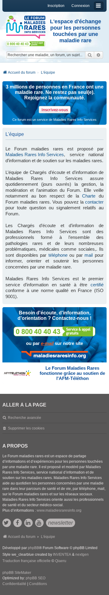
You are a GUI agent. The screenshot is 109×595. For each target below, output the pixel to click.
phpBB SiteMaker (16, 573)
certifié (97, 284)
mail (88, 255)
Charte (88, 195)
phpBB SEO (35, 578)
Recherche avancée (24, 418)
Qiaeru (60, 561)
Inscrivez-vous (54, 109)
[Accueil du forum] (25, 27)
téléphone (58, 255)
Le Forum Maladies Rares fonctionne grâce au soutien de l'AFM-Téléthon (72, 373)
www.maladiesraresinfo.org (59, 510)
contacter (94, 201)
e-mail (47, 343)
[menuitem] (14, 584)
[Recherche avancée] (98, 55)
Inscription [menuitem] (56, 6)
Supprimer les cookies (26, 428)
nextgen (82, 554)
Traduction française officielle (26, 561)
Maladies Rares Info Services (34, 154)
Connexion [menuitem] (80, 6)
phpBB (33, 548)
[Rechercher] (89, 55)
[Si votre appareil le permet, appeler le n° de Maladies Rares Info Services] (54, 331)
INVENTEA (62, 554)
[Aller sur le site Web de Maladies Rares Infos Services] (54, 355)
